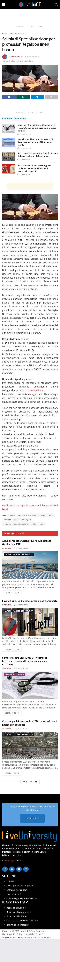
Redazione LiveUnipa (17, 916)
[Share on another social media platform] (51, 97)
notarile (7, 519)
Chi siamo (11, 881)
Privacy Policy (44, 937)
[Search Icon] (56, 4)
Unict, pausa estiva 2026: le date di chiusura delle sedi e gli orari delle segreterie (37, 154)
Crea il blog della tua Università (22, 898)
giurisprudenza (46, 515)
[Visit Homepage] (30, 4)
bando (12, 515)
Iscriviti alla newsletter (18, 924)
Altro (22, 33)
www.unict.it (36, 390)
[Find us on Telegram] (19, 869)
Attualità (13, 33)
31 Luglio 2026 (25, 160)
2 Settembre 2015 (32, 56)
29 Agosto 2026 (25, 134)
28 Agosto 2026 (21, 729)
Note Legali (10, 860)
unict (41, 524)
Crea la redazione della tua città (22, 920)
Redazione (15, 56)
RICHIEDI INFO (32, 818)
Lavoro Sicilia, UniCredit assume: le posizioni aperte (30, 601)
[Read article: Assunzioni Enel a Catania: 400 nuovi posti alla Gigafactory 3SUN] (30, 565)
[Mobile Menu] (3, 4)
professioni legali (22, 519)
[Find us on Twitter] (12, 869)
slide (34, 524)
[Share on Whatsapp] (23, 97)
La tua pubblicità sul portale (20, 885)
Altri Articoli (30, 782)
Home (4, 33)
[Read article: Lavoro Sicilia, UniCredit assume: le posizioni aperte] (30, 622)
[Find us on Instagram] (26, 869)
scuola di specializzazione (16, 524)
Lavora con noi (14, 894)
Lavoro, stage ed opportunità (19, 554)
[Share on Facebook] (9, 97)
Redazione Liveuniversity (19, 912)
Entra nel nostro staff (17, 889)
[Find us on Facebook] (5, 869)
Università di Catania (14, 674)
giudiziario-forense (27, 515)
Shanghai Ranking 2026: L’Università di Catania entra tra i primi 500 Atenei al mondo (35, 142)
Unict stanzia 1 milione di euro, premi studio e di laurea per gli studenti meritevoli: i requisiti (34, 168)
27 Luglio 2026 (25, 175)
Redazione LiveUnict (16, 907)
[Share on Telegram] (37, 97)
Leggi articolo (13, 592)
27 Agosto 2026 (25, 148)
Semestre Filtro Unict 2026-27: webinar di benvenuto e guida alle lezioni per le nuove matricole (36, 128)
